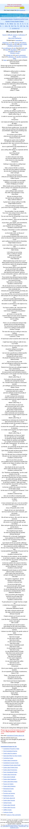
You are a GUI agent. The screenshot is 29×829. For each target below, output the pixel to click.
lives (19, 51)
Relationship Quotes (8, 795)
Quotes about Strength (9, 805)
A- (5, 23)
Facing (4, 35)
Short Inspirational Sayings (10, 751)
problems (23, 42)
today (14, 58)
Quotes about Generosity (9, 774)
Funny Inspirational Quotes (10, 772)
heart (14, 36)
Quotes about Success (9, 807)
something (24, 57)
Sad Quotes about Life (9, 798)
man (16, 55)
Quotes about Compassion (10, 760)
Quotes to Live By (19, 19)
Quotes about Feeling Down (10, 767)
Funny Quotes (15, 21)
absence (16, 42)
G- (27, 23)
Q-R (21, 26)
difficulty (10, 35)
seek (25, 48)
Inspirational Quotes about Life (15, 735)
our (4, 48)
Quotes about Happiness (9, 779)
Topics (2, 23)
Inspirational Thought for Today (11, 748)
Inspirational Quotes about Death (11, 765)
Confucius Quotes (8, 812)
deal (15, 44)
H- (0, 26)
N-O (12, 26)
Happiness (5, 42)
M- (9, 26)
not (11, 42)
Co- (18, 23)
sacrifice (18, 57)
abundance (14, 49)
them (21, 44)
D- (20, 23)
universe (23, 49)
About (22, 21)
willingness (22, 35)
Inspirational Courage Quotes (11, 762)
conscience (22, 55)
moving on (22, 10)
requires (15, 35)
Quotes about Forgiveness (10, 770)
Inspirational (18, 40)
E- (23, 23)
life (17, 10)
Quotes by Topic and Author (13, 814)
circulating (11, 51)
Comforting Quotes (8, 758)
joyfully (25, 44)
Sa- (24, 26)
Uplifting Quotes (7, 809)
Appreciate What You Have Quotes (12, 755)
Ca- (15, 23)
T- (10, 28)
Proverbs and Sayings (9, 793)
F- (25, 23)
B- (8, 23)
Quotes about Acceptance (10, 753)
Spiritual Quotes (7, 802)
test (12, 55)
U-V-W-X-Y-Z (15, 28)
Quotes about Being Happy (10, 781)
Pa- (15, 26)
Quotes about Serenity (9, 800)
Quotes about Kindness (9, 786)
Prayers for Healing (8, 784)
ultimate (8, 55)
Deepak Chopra (14, 53)
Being (11, 23)
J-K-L (6, 26)
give (14, 48)
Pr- (18, 26)
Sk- (27, 26)
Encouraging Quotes (7, 19)
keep (6, 49)
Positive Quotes (7, 791)
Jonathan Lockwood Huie (15, 46)
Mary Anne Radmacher (14, 38)
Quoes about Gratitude (9, 777)
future (5, 60)
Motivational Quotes (8, 788)
